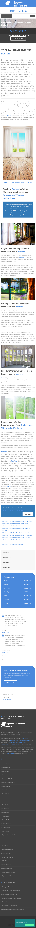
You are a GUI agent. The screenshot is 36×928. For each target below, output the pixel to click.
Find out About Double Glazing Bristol (18, 182)
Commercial (6, 558)
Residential (6, 562)
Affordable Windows (7, 861)
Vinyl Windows (6, 846)
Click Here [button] (25, 922)
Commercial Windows (8, 779)
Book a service (6, 16)
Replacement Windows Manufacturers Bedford (16, 526)
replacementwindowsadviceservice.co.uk (13, 909)
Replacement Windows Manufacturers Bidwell (16, 533)
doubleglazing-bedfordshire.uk (10, 902)
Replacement (5, 771)
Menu (32, 16)
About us (6, 553)
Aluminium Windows (7, 849)
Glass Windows (6, 786)
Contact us (6, 567)
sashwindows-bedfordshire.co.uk (11, 890)
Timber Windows (6, 764)
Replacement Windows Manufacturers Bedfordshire (17, 521)
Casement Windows (7, 857)
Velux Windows (6, 816)
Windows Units (6, 827)
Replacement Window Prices (10, 876)
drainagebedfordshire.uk (8, 887)
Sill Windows (5, 808)
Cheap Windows (6, 823)
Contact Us (27, 514)
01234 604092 (19, 31)
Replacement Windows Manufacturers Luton (15, 523)
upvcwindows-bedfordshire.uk (10, 905)
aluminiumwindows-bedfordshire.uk (11, 898)
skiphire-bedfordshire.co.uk (9, 894)
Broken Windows (6, 831)
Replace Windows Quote (8, 835)
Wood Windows (6, 853)
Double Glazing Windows (8, 782)
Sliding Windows (6, 864)
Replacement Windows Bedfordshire (13, 544)
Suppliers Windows (7, 868)
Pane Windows (6, 805)
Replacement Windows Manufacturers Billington (16, 537)
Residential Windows (7, 775)
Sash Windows (6, 767)
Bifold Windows (6, 794)
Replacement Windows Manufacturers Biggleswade (17, 535)
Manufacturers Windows (8, 872)
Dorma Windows (6, 820)
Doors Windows (6, 790)
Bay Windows (5, 812)
